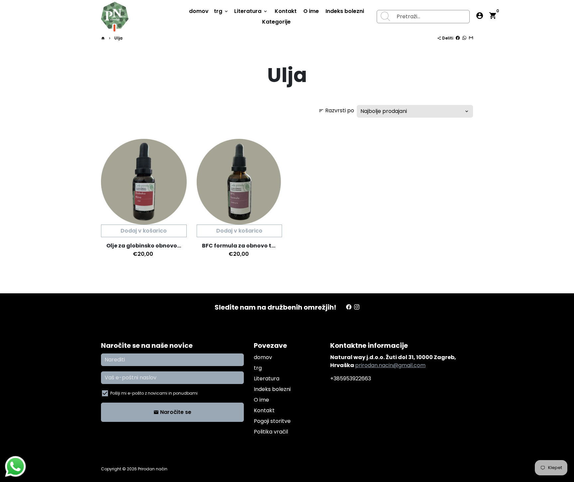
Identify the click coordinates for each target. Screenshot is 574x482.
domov (199, 11)
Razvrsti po (336, 110)
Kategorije (276, 22)
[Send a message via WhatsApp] (15, 466)
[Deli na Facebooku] (458, 38)
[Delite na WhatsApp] (464, 38)
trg (221, 11)
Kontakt (286, 11)
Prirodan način (152, 469)
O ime (311, 11)
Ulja (118, 38)
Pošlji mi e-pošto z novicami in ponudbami (154, 393)
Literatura (251, 11)
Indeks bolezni (345, 11)
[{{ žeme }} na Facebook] (348, 307)
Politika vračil (271, 431)
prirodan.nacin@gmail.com (390, 365)
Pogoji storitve (272, 421)
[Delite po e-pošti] (471, 38)
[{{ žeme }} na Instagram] (356, 307)
